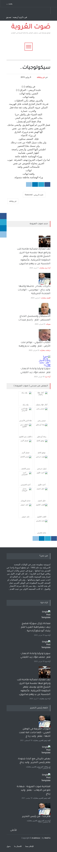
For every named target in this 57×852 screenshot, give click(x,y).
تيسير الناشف (25, 468)
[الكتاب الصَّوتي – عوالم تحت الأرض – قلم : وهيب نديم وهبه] (44, 335)
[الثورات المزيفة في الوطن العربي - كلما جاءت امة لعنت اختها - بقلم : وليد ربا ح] (44, 721)
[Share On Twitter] (41, 184)
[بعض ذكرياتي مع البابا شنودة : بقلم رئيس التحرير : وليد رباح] (44, 751)
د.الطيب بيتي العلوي (25, 436)
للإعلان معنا (29, 846)
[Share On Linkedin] (35, 184)
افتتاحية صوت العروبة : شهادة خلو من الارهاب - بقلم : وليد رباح (33, 790)
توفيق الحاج (41, 452)
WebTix (47, 838)
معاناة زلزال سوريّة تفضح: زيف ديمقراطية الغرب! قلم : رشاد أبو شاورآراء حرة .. (35, 627)
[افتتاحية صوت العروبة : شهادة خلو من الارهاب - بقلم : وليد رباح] (44, 779)
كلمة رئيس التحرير (44, 740)
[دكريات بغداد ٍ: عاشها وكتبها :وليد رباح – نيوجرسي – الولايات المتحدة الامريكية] (44, 279)
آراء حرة (47, 268)
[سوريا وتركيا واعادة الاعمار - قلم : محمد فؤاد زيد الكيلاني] (44, 646)
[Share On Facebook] (47, 184)
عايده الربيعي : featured (34, 194)
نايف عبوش (25, 516)
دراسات (48, 350)
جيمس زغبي (42, 420)
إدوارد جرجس (41, 468)
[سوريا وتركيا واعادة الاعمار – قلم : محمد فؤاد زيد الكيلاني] (44, 361)
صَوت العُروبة (30, 27)
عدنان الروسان (26, 500)
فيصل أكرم (25, 452)
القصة (48, 298)
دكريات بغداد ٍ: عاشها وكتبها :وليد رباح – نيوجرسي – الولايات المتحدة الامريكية (33, 290)
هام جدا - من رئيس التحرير (36, 816)
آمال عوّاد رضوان (41, 404)
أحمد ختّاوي (41, 484)
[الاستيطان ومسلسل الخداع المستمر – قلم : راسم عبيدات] (44, 309)
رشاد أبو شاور (41, 436)
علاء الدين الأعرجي (25, 420)
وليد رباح (25, 404)
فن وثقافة (41, 77)
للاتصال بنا (18, 846)
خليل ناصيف (42, 500)
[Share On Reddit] (29, 184)
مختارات (41, 268)
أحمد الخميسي (25, 484)
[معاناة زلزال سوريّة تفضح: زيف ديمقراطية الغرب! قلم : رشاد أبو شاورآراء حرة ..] (44, 616)
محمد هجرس (41, 532)
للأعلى (13, 830)
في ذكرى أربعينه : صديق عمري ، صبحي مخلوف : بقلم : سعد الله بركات (14, 17)
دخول (9, 846)
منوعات (48, 324)
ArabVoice (36, 838)
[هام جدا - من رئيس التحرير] (44, 809)
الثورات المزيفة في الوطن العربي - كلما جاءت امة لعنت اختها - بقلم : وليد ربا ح (34, 733)
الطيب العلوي (41, 516)
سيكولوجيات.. (35, 68)
